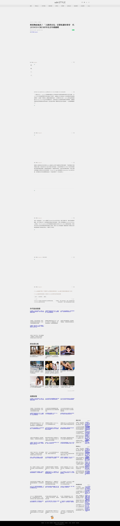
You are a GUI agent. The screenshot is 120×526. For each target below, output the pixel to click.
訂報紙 (70, 522)
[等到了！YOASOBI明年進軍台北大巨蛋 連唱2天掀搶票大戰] (52, 446)
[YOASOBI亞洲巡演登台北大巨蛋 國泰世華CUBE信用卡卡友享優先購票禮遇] (67, 403)
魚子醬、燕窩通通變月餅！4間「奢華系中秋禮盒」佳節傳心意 (67, 497)
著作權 (58, 522)
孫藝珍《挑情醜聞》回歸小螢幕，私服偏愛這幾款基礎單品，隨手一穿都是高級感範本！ (80, 497)
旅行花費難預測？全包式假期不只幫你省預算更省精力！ (36, 356)
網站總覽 (77, 522)
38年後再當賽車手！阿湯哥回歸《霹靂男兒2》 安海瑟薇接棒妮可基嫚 (52, 356)
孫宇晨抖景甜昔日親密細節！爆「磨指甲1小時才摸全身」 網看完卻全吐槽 (52, 497)
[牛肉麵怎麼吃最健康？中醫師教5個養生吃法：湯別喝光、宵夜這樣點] (52, 461)
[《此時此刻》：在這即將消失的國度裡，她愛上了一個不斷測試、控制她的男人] (67, 505)
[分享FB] (31, 65)
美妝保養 (50, 6)
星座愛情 (76, 6)
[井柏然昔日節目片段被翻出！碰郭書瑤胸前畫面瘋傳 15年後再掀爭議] (37, 476)
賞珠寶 (62, 6)
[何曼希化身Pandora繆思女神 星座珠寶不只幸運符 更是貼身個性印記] (67, 417)
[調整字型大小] (31, 75)
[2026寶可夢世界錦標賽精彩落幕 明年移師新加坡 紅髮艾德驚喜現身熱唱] (52, 403)
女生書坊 (82, 6)
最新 (31, 6)
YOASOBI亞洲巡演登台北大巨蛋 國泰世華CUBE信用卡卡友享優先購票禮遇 (67, 409)
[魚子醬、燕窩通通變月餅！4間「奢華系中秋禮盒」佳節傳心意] (67, 490)
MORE (88, 420)
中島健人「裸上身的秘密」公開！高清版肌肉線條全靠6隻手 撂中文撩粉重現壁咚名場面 (37, 322)
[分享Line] (31, 68)
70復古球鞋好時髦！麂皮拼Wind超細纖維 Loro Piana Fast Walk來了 (51, 512)
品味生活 (69, 6)
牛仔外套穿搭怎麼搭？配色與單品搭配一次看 (80, 510)
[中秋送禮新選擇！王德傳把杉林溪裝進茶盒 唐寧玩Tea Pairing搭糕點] (37, 505)
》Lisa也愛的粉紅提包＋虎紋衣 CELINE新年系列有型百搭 (47, 294)
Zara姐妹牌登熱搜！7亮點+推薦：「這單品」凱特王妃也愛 (67, 387)
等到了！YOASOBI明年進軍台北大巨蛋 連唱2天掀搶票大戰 (52, 453)
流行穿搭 (43, 6)
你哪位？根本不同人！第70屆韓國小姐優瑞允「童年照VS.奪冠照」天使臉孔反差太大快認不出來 (37, 336)
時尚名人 (37, 6)
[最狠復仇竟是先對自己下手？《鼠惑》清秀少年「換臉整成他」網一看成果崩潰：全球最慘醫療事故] (52, 315)
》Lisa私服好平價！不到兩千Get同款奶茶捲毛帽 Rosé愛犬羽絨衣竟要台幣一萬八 (53, 291)
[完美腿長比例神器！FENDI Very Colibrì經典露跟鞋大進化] (52, 417)
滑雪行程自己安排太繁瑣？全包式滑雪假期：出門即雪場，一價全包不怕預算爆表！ (36, 372)
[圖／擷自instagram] (52, 46)
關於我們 (73, 522)
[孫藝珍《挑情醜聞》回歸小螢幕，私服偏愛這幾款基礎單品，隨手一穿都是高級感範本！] (87, 496)
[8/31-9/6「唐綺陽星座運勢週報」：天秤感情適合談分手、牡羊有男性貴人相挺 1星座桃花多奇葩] (37, 490)
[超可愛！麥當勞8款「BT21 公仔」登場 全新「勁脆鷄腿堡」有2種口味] (67, 461)
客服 (48, 522)
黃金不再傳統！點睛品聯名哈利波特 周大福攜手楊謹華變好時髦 (67, 438)
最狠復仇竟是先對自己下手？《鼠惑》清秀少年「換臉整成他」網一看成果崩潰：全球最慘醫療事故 (52, 322)
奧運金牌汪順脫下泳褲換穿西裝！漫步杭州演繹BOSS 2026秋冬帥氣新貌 (80, 502)
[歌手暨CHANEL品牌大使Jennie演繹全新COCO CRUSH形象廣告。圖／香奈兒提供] (54, 77)
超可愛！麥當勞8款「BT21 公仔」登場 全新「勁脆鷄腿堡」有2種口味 (67, 468)
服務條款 (55, 522)
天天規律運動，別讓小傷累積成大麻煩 (67, 371)
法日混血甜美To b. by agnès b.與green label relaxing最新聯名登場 (80, 505)
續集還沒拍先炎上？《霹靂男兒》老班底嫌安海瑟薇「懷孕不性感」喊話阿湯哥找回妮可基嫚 (52, 483)
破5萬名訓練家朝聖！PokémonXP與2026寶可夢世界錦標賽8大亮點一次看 (67, 453)
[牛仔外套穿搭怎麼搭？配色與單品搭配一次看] (87, 510)
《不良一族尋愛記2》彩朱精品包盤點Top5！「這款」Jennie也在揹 (52, 387)
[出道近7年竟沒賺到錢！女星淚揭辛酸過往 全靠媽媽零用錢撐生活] (67, 315)
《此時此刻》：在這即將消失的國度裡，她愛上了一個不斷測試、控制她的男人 (67, 512)
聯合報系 (66, 522)
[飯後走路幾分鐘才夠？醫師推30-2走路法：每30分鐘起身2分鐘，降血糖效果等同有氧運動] (52, 432)
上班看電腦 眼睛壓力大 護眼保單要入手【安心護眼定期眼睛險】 (37, 387)
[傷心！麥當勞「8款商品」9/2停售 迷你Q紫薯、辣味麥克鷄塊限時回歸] (37, 461)
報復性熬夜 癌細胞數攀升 (65, 355)
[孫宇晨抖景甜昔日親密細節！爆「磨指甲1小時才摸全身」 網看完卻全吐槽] (52, 490)
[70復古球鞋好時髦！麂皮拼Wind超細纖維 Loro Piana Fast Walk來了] (52, 505)
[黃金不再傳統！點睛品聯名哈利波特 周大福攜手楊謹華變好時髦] (67, 432)
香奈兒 (45, 296)
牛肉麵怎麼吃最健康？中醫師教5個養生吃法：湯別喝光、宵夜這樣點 (52, 468)
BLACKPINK (40, 296)
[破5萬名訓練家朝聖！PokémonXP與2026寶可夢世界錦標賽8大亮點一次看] (67, 446)
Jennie (36, 296)
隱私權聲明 (62, 522)
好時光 (56, 6)
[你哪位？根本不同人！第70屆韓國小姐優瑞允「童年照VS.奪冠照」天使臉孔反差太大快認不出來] (37, 329)
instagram (35, 62)
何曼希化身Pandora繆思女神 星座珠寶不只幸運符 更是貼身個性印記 (67, 423)
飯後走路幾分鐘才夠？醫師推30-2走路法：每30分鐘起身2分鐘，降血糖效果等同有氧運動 (52, 439)
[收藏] (31, 72)
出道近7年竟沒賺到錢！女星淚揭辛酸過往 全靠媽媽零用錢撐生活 (67, 321)
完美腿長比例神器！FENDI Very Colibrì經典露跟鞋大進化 (51, 423)
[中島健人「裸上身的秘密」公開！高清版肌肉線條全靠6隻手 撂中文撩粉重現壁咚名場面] (37, 315)
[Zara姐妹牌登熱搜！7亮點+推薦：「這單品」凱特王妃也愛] (87, 492)
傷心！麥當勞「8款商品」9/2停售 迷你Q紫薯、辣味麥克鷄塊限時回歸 (37, 468)
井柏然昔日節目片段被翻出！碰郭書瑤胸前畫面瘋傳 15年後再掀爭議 (37, 483)
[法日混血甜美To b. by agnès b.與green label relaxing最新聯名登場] (87, 505)
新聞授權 (51, 522)
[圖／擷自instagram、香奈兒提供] (54, 242)
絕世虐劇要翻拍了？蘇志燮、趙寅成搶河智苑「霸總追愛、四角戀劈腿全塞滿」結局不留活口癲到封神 (52, 372)
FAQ (45, 522)
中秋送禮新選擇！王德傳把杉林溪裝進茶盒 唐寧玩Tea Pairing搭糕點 (37, 512)
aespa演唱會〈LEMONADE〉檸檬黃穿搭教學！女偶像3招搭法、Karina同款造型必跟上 (67, 483)
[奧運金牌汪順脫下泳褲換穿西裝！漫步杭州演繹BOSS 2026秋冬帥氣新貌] (87, 501)
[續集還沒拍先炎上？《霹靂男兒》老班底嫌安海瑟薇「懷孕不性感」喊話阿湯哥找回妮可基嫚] (52, 476)
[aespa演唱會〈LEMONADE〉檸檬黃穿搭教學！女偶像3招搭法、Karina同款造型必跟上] (67, 476)
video (89, 6)
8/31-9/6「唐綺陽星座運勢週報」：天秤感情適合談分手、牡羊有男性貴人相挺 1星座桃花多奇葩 (36, 497)
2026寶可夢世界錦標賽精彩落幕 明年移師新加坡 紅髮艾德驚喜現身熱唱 (52, 409)
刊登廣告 (42, 522)
